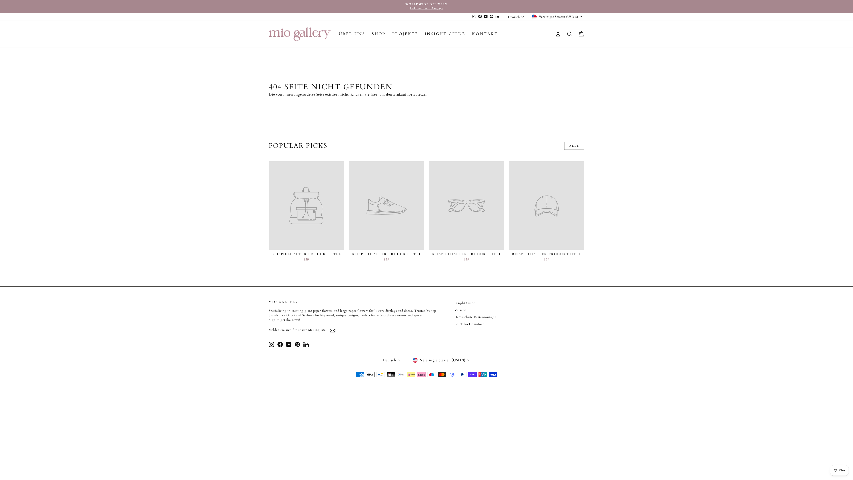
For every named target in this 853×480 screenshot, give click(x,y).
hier (374, 94)
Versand (460, 310)
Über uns (352, 33)
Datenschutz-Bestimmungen (475, 317)
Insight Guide (445, 33)
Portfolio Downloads (470, 324)
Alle (574, 146)
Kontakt (485, 33)
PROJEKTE (405, 33)
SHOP (379, 33)
